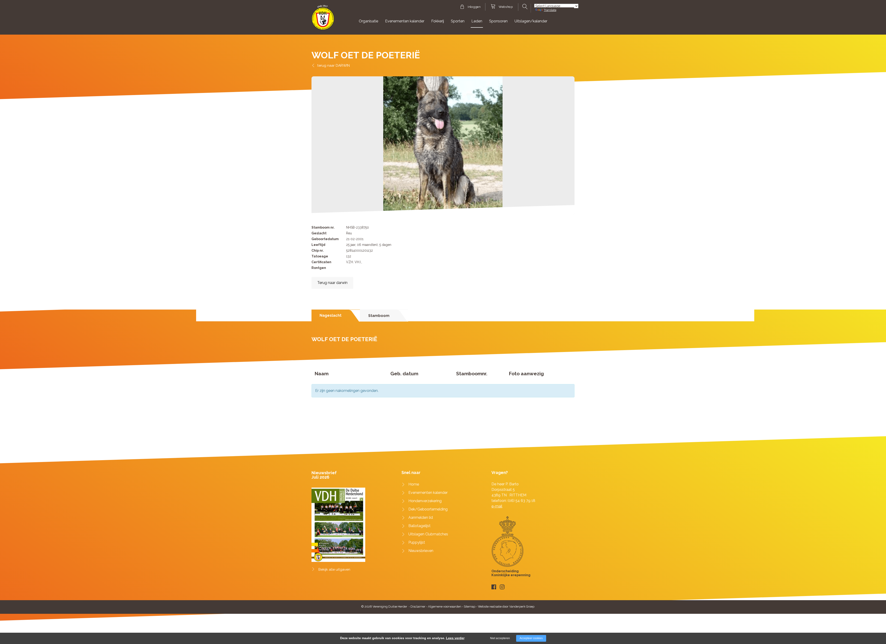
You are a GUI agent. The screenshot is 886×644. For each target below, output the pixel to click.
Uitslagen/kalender (531, 21)
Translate (550, 10)
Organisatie (368, 21)
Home (413, 484)
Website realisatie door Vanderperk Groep (506, 606)
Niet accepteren (500, 638)
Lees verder (455, 638)
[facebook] (493, 587)
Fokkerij (437, 21)
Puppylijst (416, 542)
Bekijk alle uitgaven (334, 569)
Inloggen (474, 7)
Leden (476, 21)
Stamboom (378, 315)
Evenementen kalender (404, 21)
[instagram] (502, 587)
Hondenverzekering (425, 501)
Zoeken (524, 6)
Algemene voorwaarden (444, 606)
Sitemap (469, 606)
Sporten (457, 21)
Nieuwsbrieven (420, 551)
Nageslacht (330, 315)
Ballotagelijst (419, 526)
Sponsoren (498, 21)
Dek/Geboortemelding (428, 509)
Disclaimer (417, 606)
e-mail (496, 506)
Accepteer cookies (531, 638)
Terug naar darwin (332, 282)
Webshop (506, 7)
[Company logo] (322, 19)
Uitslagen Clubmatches (428, 534)
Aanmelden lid (420, 517)
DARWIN (343, 65)
